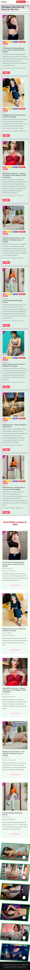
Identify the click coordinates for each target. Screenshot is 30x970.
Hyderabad (7, 937)
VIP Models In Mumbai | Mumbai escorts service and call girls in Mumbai (14, 50)
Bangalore (7, 917)
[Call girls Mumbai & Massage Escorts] (13, 280)
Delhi (5, 876)
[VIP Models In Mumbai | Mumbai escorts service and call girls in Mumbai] (13, 27)
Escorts (5, 46)
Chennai (6, 957)
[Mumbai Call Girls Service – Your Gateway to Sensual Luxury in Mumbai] (13, 218)
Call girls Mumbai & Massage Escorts (12, 301)
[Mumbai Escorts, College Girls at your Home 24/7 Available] (13, 467)
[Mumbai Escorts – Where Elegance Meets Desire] (13, 404)
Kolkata (6, 896)
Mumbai (16, 68)
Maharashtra (22, 68)
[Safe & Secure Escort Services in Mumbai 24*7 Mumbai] (13, 343)
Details (6, 72)
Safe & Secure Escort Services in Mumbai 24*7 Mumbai (14, 365)
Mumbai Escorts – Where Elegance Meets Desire (14, 426)
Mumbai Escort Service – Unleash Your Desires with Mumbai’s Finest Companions (14, 175)
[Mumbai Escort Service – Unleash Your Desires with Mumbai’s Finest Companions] (13, 153)
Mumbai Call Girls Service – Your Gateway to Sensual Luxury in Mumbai (14, 240)
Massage (5, 298)
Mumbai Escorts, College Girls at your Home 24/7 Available (14, 488)
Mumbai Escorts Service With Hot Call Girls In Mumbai (14, 116)
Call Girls (5, 236)
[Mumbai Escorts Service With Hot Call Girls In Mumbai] (13, 92)
